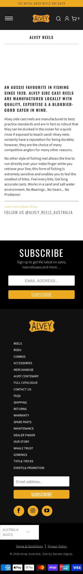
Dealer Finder (24, 435)
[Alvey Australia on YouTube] (47, 511)
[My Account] (67, 18)
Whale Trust (23, 448)
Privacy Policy (57, 546)
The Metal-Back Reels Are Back (41, 3)
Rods (17, 350)
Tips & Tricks (23, 461)
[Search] (58, 18)
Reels (18, 343)
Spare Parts (22, 422)
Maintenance (24, 428)
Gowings (20, 455)
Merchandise (23, 370)
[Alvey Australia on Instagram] (33, 511)
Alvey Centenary (26, 376)
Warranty (21, 415)
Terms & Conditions (29, 546)
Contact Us (22, 389)
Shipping (20, 402)
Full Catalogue (26, 383)
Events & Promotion (29, 468)
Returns (20, 409)
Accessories (23, 363)
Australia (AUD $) (10, 532)
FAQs (17, 396)
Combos (19, 356)
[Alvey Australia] (41, 18)
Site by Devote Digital (57, 554)
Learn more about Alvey (21, 206)
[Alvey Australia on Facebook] (19, 511)
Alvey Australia (30, 554)
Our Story (21, 441)
